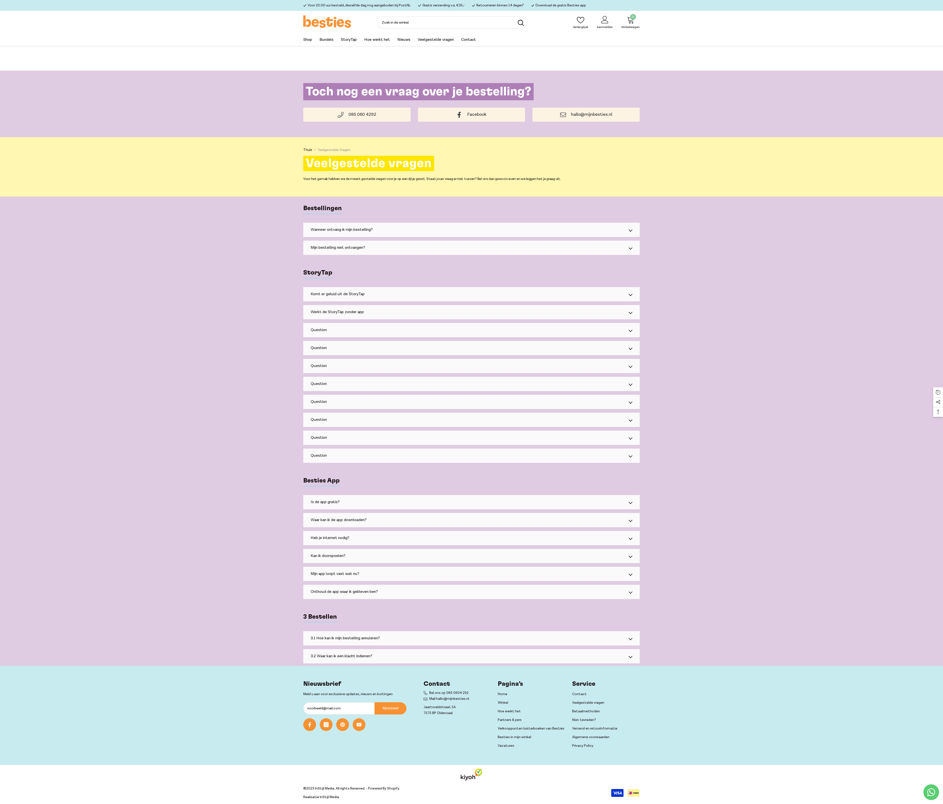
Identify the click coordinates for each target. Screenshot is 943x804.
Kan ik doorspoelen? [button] (328, 555)
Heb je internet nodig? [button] (330, 538)
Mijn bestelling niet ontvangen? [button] (338, 247)
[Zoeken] (452, 22)
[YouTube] (359, 724)
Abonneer (390, 708)
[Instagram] (326, 724)
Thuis (307, 150)
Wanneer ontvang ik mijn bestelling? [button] (342, 229)
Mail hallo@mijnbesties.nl (449, 699)
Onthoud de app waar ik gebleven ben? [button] (344, 591)
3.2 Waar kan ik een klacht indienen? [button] (341, 656)
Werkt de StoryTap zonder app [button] (337, 312)
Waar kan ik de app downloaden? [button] (339, 520)
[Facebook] (309, 724)
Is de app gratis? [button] (325, 502)
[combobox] (445, 22)
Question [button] (319, 330)
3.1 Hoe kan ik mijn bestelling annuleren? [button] (345, 638)
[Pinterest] (342, 724)
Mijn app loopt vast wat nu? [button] (335, 573)
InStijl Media (329, 797)
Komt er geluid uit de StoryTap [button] (338, 294)
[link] (471, 115)
